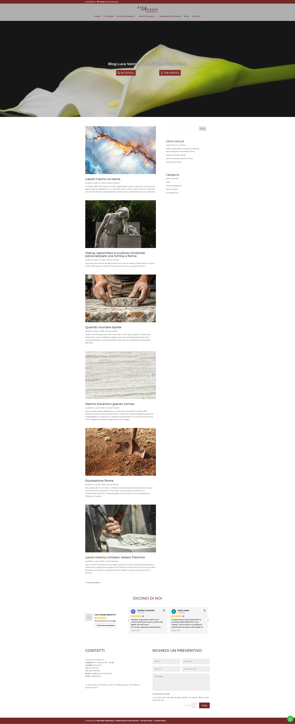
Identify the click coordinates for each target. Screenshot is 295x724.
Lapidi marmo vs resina (102, 179)
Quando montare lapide (103, 327)
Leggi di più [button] (135, 630)
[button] (208, 620)
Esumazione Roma (99, 480)
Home (97, 16)
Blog (186, 16)
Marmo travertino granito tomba (109, 404)
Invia (204, 705)
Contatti (196, 16)
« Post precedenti (92, 583)
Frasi (168, 182)
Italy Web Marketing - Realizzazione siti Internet (117, 721)
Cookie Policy (160, 721)
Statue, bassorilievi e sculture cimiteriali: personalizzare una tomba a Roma (115, 254)
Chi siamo (109, 16)
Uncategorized (172, 193)
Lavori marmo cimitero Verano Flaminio (115, 557)
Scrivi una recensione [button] (106, 625)
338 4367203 (171, 72)
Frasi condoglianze (173, 186)
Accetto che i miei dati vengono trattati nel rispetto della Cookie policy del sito (181, 698)
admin (90, 183)
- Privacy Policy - (146, 721)
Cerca (202, 129)
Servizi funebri (146, 16)
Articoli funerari (125, 16)
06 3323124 (127, 72)
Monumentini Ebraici (170, 16)
